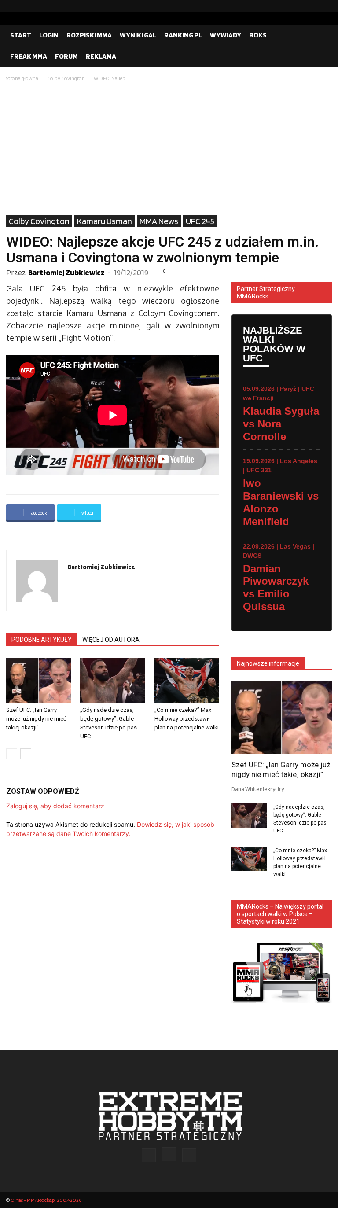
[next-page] (25, 753)
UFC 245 (200, 221)
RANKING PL (183, 35)
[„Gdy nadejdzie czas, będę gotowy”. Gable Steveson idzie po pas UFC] (112, 680)
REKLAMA (101, 56)
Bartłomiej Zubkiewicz (66, 272)
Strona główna (22, 78)
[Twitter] (325, 6)
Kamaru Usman (104, 221)
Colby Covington (66, 78)
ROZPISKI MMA (89, 35)
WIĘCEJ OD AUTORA (111, 639)
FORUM (66, 56)
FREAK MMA (28, 56)
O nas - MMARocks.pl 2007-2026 (46, 1200)
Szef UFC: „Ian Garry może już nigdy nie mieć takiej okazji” (36, 719)
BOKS (258, 35)
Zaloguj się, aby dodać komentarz (55, 806)
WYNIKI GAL (138, 35)
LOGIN (49, 35)
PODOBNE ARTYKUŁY (41, 639)
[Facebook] (297, 6)
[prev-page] (11, 753)
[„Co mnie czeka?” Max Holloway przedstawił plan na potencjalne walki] (186, 680)
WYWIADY (225, 35)
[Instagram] (311, 6)
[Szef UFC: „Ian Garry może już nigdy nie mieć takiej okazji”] (38, 680)
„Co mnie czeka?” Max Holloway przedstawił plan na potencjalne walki (186, 719)
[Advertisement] (169, 149)
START (20, 35)
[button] (321, 35)
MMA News (159, 221)
